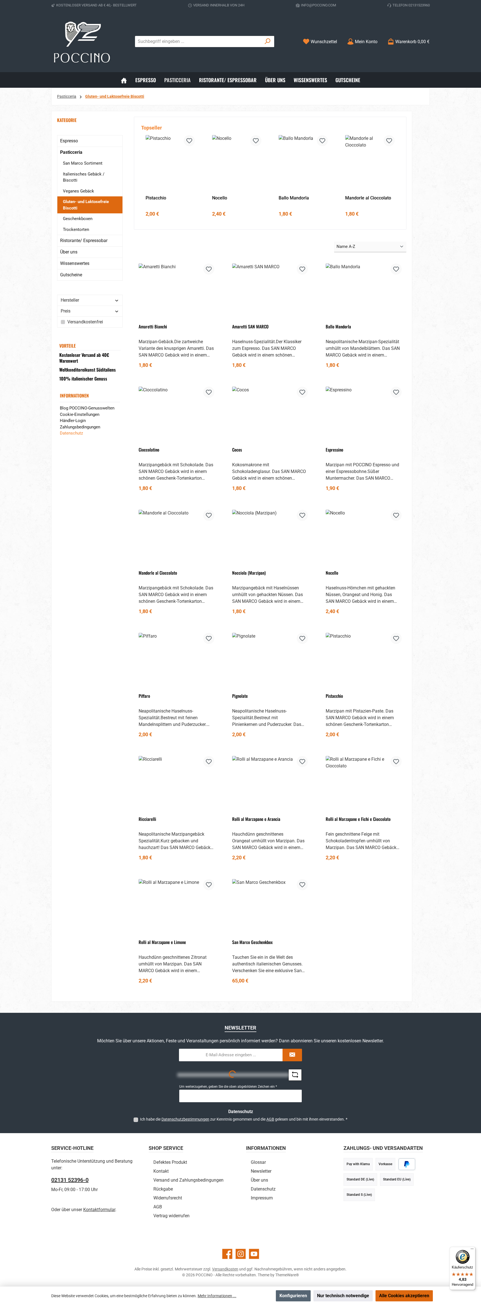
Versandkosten (225, 1269)
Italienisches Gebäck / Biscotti (83, 177)
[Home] (124, 80)
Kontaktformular (99, 1209)
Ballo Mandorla (294, 198)
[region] (270, 173)
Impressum (262, 1198)
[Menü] (472, 1250)
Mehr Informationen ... (217, 1296)
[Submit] (292, 1055)
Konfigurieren (293, 1295)
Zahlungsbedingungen (80, 427)
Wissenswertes (74, 263)
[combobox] (198, 41)
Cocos (237, 450)
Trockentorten (76, 229)
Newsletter (261, 1171)
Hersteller (70, 300)
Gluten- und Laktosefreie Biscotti (86, 205)
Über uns (68, 252)
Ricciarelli (147, 819)
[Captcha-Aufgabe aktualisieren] (295, 1075)
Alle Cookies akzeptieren (404, 1295)
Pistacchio (156, 198)
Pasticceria (71, 152)
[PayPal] (407, 1164)
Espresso (69, 140)
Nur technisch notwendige (343, 1295)
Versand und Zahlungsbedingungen (188, 1180)
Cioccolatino (149, 450)
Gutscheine (71, 274)
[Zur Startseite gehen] (81, 41)
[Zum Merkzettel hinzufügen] (189, 140)
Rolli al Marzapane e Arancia (256, 819)
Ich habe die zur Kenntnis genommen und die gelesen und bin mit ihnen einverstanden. (243, 1119)
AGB (270, 1119)
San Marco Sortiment (82, 163)
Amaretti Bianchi (153, 326)
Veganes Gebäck (78, 191)
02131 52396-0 (70, 1180)
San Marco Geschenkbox (252, 942)
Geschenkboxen (77, 218)
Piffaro (144, 696)
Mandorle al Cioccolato (368, 198)
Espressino (334, 450)
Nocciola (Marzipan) (249, 573)
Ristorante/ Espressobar (83, 240)
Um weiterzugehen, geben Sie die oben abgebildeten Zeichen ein (228, 1087)
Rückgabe (163, 1189)
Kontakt (161, 1171)
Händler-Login (73, 420)
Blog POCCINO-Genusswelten (87, 408)
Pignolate (240, 696)
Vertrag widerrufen (171, 1215)
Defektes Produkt (170, 1162)
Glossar (258, 1162)
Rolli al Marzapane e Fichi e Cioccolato (358, 819)
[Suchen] (267, 41)
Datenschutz (71, 433)
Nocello (219, 198)
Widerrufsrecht (167, 1198)
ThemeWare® (287, 1275)
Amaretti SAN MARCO (250, 326)
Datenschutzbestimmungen (185, 1119)
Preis (65, 311)
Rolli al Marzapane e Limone (162, 942)
